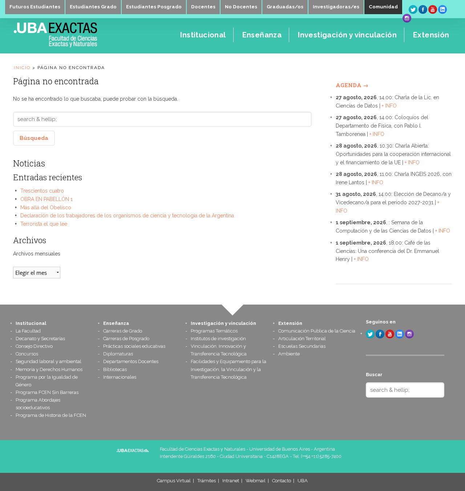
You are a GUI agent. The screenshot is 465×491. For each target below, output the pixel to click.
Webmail (256, 480)
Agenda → (352, 85)
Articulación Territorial (302, 338)
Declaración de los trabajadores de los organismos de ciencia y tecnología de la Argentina (127, 215)
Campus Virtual (174, 480)
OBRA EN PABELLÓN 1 (46, 199)
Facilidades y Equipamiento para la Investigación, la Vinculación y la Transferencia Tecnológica (228, 369)
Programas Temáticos (214, 331)
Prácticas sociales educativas (134, 346)
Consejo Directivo (34, 346)
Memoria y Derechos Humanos (49, 369)
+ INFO (389, 106)
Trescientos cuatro (42, 191)
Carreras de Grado (122, 331)
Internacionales (119, 377)
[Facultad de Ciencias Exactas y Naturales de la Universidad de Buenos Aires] (76, 45)
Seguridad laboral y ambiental (48, 361)
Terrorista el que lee (43, 224)
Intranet (230, 480)
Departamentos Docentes (130, 361)
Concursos (27, 354)
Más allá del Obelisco (45, 207)
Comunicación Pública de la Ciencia (316, 331)
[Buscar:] (162, 119)
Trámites (206, 480)
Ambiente (289, 354)
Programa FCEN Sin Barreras (47, 392)
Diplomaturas (118, 354)
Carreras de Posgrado (126, 338)
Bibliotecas (115, 369)
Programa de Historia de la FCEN (51, 415)
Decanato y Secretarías (40, 338)
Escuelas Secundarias (302, 346)
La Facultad (28, 331)
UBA (303, 480)
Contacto (281, 480)
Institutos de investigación (218, 338)
